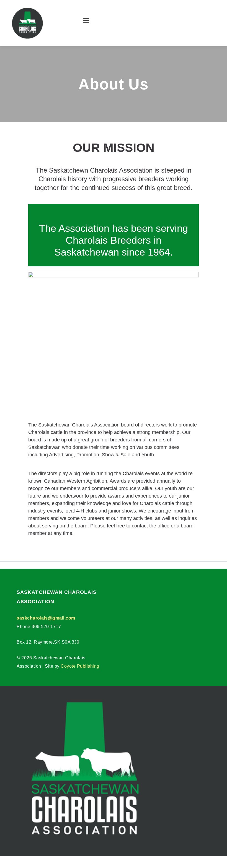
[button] (88, 23)
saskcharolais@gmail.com (46, 618)
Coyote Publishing (80, 666)
